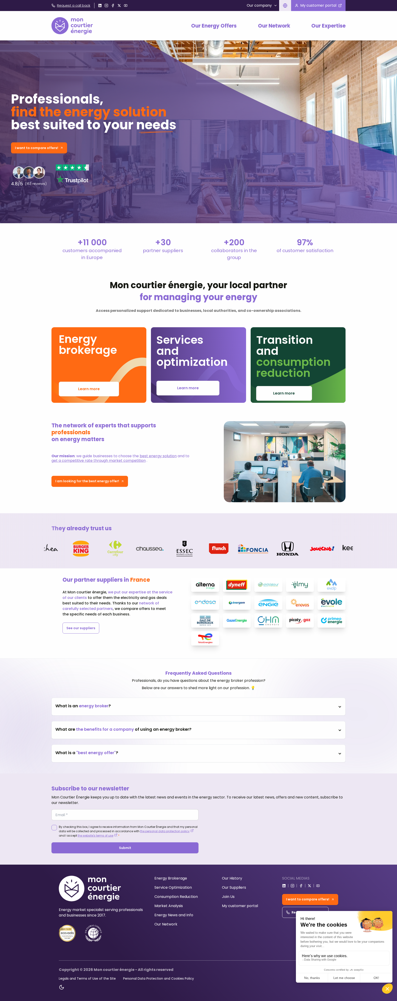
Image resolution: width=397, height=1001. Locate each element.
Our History (232, 878)
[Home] (72, 26)
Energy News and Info (173, 915)
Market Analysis (168, 905)
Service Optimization (173, 887)
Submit (125, 848)
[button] (285, 5)
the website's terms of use (95, 835)
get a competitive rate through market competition (98, 460)
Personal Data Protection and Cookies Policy (158, 978)
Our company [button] (259, 5)
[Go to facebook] (113, 5)
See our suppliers (80, 628)
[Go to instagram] (106, 5)
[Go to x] (119, 5)
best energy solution (158, 456)
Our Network (274, 25)
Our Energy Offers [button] (214, 25)
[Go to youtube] (126, 5)
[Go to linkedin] (100, 5)
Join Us (228, 896)
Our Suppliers (234, 887)
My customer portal (240, 905)
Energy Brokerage (170, 878)
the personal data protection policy (165, 831)
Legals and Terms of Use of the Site (87, 978)
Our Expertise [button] (328, 25)
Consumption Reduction (176, 896)
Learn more (89, 389)
